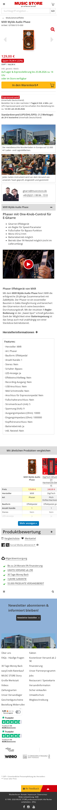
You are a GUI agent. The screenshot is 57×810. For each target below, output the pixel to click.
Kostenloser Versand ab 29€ (42, 659)
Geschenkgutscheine (12, 699)
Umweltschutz (36, 694)
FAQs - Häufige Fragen (12, 657)
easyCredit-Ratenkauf (12, 670)
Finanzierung (36, 665)
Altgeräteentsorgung (16, 558)
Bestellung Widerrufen (13, 704)
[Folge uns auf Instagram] (29, 807)
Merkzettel (30, 538)
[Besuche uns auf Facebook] (24, 807)
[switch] (18, 711)
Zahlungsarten (9, 690)
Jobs (31, 675)
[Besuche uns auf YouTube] (34, 807)
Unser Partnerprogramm (42, 670)
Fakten (32, 652)
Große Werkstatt (10, 680)
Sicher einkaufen (37, 690)
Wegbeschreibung (38, 699)
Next (51, 39)
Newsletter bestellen (27, 617)
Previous (5, 39)
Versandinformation (39, 685)
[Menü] (20, 709)
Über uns (6, 652)
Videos (4, 685)
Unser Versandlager (11, 694)
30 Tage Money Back (11, 665)
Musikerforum (14, 794)
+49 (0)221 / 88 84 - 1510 (35, 195)
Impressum (32, 794)
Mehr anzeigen (27, 523)
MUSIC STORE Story (11, 675)
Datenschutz (42, 794)
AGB (36, 797)
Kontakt (24, 794)
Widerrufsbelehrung (26, 797)
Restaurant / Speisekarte (42, 680)
